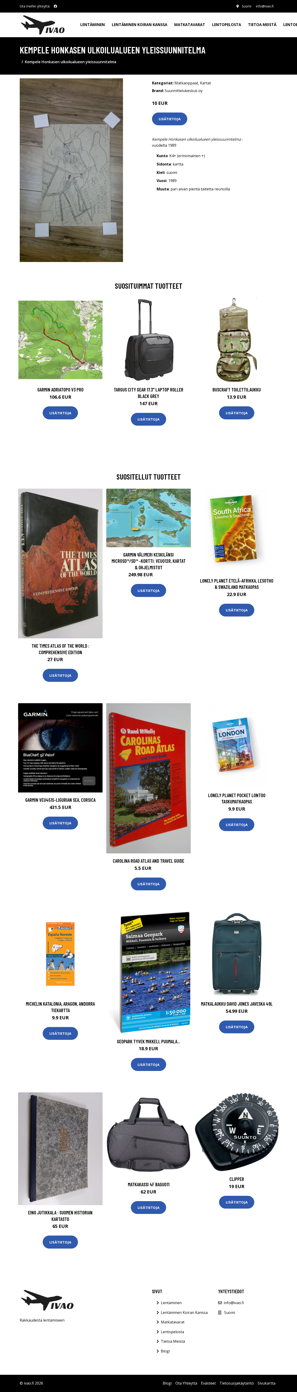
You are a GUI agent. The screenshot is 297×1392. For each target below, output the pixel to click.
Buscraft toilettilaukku (237, 389)
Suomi (246, 6)
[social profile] (55, 6)
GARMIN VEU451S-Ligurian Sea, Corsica (60, 800)
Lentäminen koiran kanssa (139, 24)
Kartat (205, 83)
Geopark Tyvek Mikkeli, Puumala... (148, 1041)
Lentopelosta (226, 24)
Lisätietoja (170, 118)
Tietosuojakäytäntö (237, 1383)
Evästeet (208, 1383)
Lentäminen (92, 24)
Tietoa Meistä (173, 1341)
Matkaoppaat (186, 83)
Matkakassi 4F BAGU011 (148, 1184)
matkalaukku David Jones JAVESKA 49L (237, 1004)
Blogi (165, 1351)
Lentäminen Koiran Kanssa (184, 1312)
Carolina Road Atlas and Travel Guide (148, 861)
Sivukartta (266, 1383)
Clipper (236, 1179)
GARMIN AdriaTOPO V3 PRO (60, 389)
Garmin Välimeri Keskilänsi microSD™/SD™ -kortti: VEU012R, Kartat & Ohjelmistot (149, 561)
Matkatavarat (189, 24)
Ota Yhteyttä (186, 1383)
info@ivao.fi (265, 6)
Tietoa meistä (262, 24)
